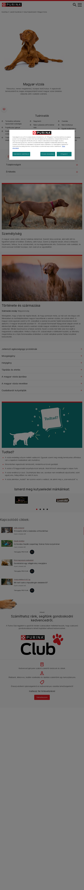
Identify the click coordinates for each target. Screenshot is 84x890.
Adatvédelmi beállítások (21, 154)
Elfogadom (64, 154)
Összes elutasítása (47, 154)
